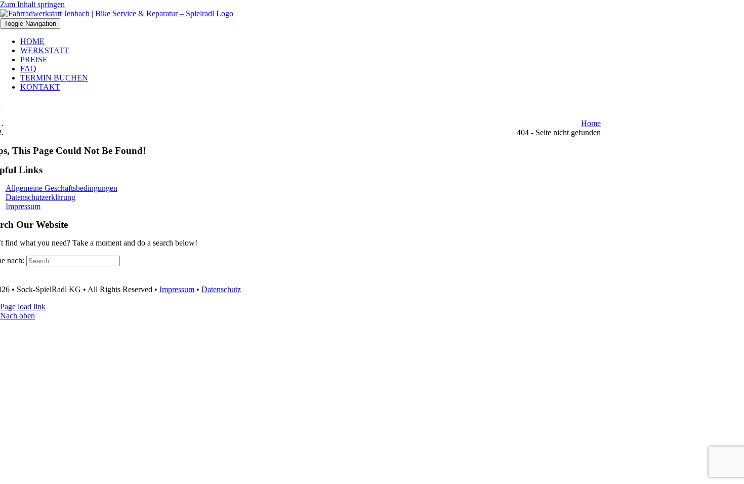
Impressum (176, 289)
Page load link (23, 306)
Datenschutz (221, 289)
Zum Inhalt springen (32, 4)
